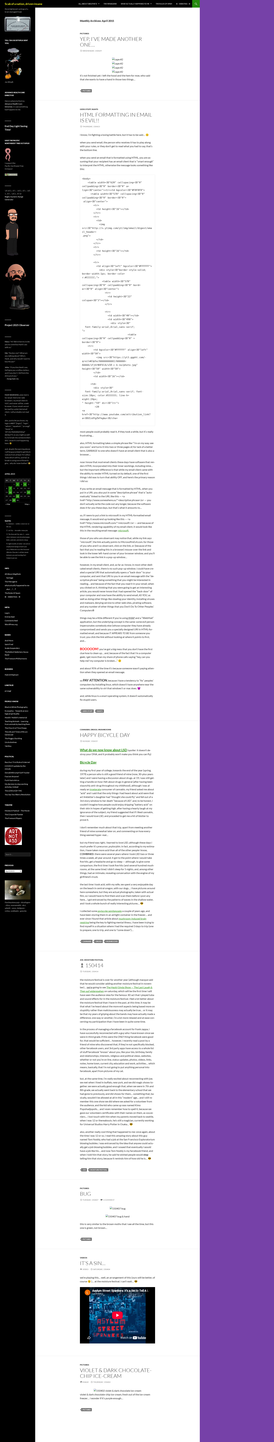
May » (27, 504)
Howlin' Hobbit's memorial (16, 717)
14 (10, 492)
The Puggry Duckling (13, 738)
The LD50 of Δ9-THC (13, 791)
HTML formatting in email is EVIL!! (116, 117)
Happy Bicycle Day (105, 735)
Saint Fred (9, 644)
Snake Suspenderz (12, 648)
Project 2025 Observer (17, 325)
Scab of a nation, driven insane (23, 4)
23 (17, 496)
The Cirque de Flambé (14, 814)
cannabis (85, 729)
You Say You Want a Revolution (17, 794)
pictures (84, 33)
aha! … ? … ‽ (11, 589)
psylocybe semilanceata (110, 910)
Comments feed (11, 620)
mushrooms (104, 729)
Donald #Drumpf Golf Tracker (17, 772)
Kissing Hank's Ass (13, 379)
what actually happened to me (135, 4)
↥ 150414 (91, 965)
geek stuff (85, 109)
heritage (9, 578)
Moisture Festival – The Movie (17, 810)
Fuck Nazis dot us (12, 780)
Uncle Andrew (11, 742)
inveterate (95, 789)
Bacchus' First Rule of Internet (17, 762)
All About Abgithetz (87, 4)
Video (85, 1269)
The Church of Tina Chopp (16, 728)
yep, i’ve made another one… (111, 42)
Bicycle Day (88, 762)
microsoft (123, 530)
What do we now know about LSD (103, 750)
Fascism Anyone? (12, 776)
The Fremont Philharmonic (16, 658)
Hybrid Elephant (11, 675)
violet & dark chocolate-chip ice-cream (116, 1373)
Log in (7, 613)
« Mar (8, 504)
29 (14, 500)
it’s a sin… (92, 1263)
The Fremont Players (13, 818)
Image (85, 1382)
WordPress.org (11, 624)
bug (85, 1193)
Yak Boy (8, 746)
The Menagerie (110, 4)
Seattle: (8, 521)
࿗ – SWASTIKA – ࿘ (183, 4)
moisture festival (93, 960)
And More (9, 640)
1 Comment (108, 1200)
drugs (94, 729)
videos (83, 1258)
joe (81, 960)
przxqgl (8, 691)
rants (95, 109)
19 (28, 492)
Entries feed (10, 617)
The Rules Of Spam (164, 4)
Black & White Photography (16, 707)
